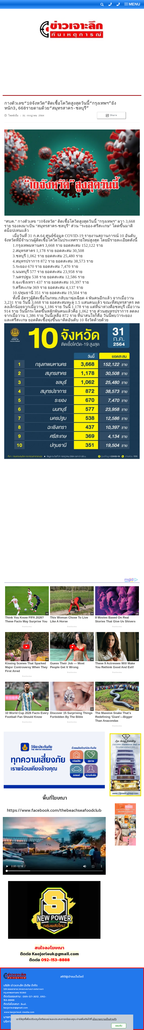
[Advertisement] (72, 68)
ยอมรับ (118, 1025)
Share (113, 115)
